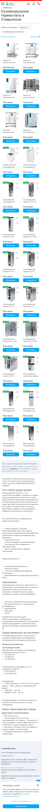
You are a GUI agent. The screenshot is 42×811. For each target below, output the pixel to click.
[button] (28, 4)
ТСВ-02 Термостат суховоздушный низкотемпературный (11, 167)
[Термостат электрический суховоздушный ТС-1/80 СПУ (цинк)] (11, 85)
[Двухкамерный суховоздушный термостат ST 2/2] (31, 433)
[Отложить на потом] (17, 44)
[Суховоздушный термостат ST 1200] (31, 329)
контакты (13, 469)
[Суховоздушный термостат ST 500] (31, 224)
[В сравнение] (17, 48)
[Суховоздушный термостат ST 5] (11, 259)
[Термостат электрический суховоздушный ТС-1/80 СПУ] (31, 120)
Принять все (21, 806)
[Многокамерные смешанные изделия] (31, 364)
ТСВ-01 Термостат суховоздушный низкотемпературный (31, 167)
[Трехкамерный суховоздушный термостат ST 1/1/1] (11, 190)
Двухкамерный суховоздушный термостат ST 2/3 (9, 446)
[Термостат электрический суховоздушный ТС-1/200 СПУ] (31, 85)
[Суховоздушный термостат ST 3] (11, 294)
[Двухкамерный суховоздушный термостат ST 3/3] (11, 399)
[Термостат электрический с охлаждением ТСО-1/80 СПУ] (11, 50)
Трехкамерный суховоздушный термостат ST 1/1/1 (10, 202)
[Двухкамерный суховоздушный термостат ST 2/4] (31, 399)
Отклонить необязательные (21, 801)
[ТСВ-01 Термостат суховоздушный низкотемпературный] (31, 155)
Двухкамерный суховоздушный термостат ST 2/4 (29, 411)
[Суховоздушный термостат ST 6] (11, 224)
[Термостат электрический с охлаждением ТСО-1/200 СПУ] (31, 50)
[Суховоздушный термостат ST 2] (31, 294)
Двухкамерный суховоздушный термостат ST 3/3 (9, 411)
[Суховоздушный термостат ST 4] (31, 259)
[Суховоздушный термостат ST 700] (31, 190)
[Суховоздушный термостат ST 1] (11, 364)
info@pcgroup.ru (7, 756)
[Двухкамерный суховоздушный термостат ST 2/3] (11, 433)
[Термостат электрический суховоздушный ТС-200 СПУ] (11, 120)
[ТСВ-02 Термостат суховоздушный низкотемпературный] (11, 155)
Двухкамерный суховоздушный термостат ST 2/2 (29, 446)
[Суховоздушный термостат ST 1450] (11, 329)
